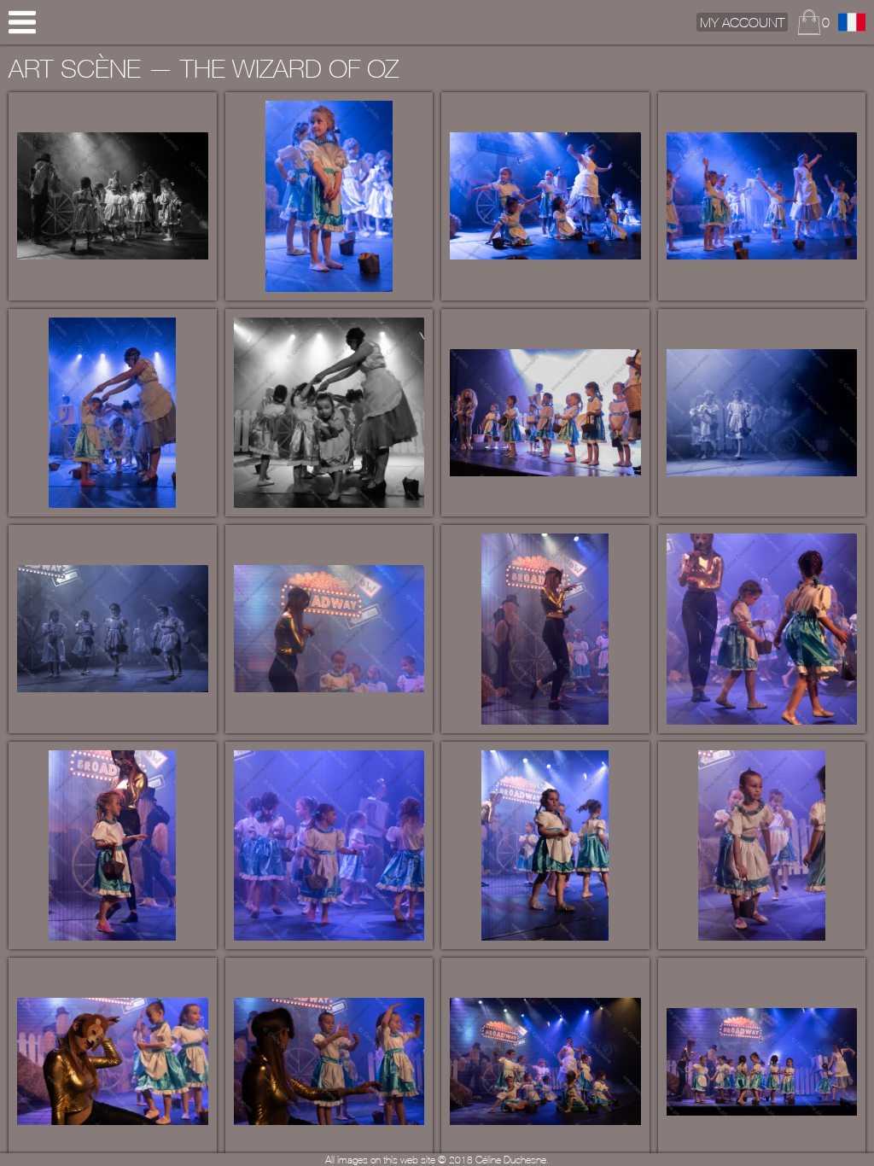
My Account (742, 22)
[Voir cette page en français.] (851, 22)
